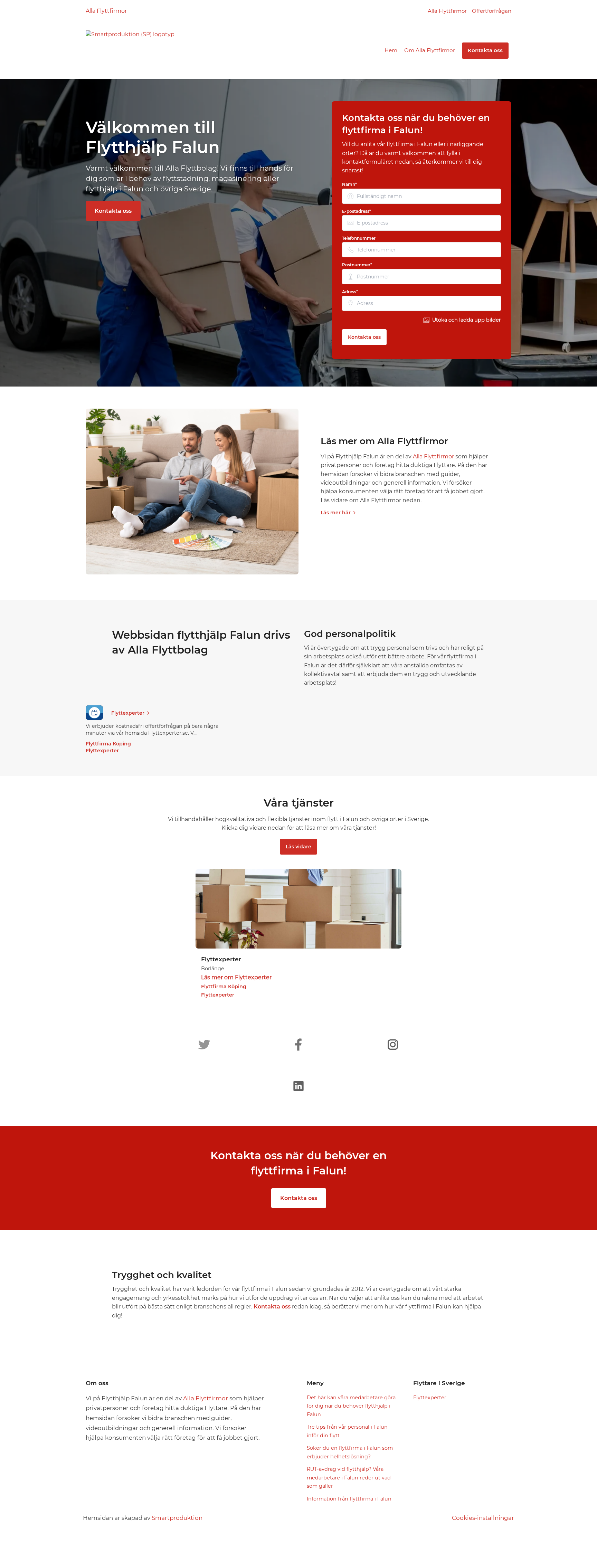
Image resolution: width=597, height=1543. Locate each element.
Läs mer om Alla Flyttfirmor (384, 441)
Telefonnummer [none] (359, 238)
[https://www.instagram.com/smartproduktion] (393, 1044)
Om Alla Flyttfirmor (429, 50)
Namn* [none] (349, 184)
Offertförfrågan (491, 11)
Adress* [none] (350, 291)
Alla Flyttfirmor (106, 11)
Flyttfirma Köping (108, 744)
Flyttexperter (127, 713)
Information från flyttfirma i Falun (349, 1499)
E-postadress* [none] (356, 211)
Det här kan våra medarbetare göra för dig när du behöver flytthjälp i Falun (351, 1406)
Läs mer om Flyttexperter (236, 977)
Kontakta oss (485, 50)
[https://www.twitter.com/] (204, 1044)
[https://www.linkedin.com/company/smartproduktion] (298, 1086)
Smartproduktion (177, 1517)
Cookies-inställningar (483, 1517)
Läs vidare (298, 847)
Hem (391, 50)
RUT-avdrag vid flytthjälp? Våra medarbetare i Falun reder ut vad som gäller (349, 1477)
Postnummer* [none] (357, 264)
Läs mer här (336, 512)
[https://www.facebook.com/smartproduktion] (298, 1044)
